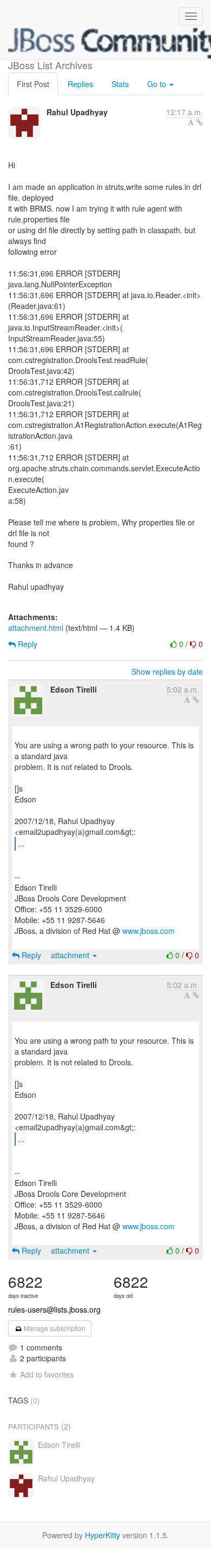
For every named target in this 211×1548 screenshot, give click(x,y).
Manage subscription (53, 1328)
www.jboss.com (148, 930)
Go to (157, 83)
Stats (120, 83)
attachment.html (35, 627)
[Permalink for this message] (199, 122)
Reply (26, 643)
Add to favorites (47, 1374)
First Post (33, 83)
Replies (80, 83)
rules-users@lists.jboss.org (54, 1309)
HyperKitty (102, 1535)
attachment (71, 955)
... (21, 843)
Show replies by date (167, 671)
